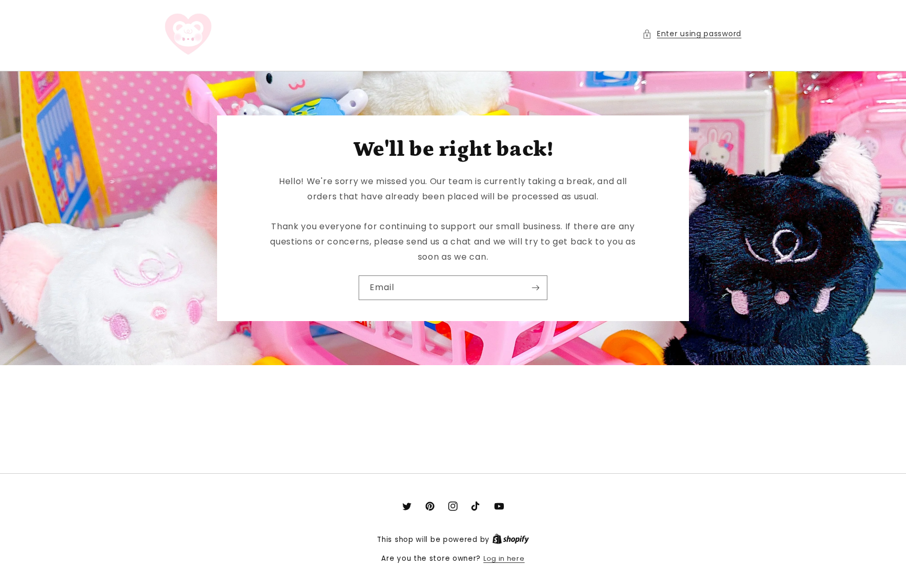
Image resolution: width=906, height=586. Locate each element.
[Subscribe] (535, 287)
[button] (691, 33)
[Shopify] (510, 540)
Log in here (504, 558)
